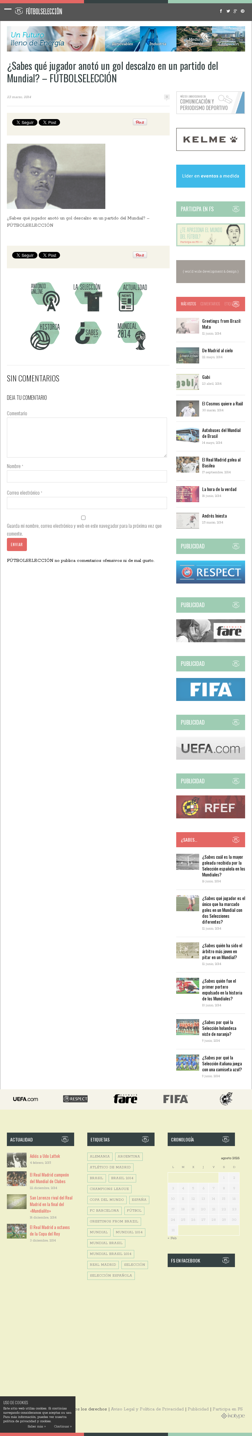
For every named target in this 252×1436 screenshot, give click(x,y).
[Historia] (45, 350)
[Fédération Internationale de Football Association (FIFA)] (210, 699)
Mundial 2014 (129, 1232)
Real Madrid (103, 1265)
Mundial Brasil (106, 1243)
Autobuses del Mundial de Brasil (221, 432)
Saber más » (37, 1427)
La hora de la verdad (219, 488)
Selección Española (111, 1276)
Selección (134, 1265)
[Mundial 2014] (131, 350)
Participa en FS (228, 1409)
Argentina (129, 1157)
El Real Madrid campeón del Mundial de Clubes (49, 1177)
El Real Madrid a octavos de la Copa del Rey (50, 1230)
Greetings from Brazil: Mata (221, 323)
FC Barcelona (104, 1211)
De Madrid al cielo (217, 350)
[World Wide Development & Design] (210, 281)
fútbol (134, 1211)
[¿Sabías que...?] (88, 350)
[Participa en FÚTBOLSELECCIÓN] (210, 245)
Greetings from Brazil (114, 1222)
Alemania (100, 1157)
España (139, 1200)
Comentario (17, 413)
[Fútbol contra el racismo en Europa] (210, 641)
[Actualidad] (131, 311)
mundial (99, 1232)
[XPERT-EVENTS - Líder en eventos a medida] (210, 186)
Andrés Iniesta (214, 515)
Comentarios (210, 303)
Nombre (15, 465)
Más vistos (188, 303)
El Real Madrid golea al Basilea (221, 462)
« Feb (172, 1238)
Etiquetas (231, 303)
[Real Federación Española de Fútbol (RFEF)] (210, 817)
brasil (96, 1178)
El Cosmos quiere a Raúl (222, 403)
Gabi (206, 376)
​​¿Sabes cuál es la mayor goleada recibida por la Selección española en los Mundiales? (223, 865)
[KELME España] (210, 149)
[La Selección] (88, 311)
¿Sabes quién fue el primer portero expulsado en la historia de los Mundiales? (222, 989)
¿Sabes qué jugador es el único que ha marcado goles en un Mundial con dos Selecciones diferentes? (223, 909)
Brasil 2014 (122, 1178)
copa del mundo (107, 1200)
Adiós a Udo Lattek (45, 1156)
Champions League (109, 1189)
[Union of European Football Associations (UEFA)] (210, 758)
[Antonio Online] (45, 311)
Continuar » (63, 1427)
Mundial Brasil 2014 (111, 1254)
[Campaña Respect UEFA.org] (210, 582)
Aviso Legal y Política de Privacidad (147, 1409)
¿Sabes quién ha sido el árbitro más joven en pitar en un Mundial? (222, 951)
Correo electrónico (24, 492)
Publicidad (198, 1409)
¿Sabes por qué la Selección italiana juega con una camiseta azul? (222, 1063)
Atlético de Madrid (110, 1167)
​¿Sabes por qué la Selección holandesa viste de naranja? (219, 1027)
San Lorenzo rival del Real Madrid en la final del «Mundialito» (51, 1204)
